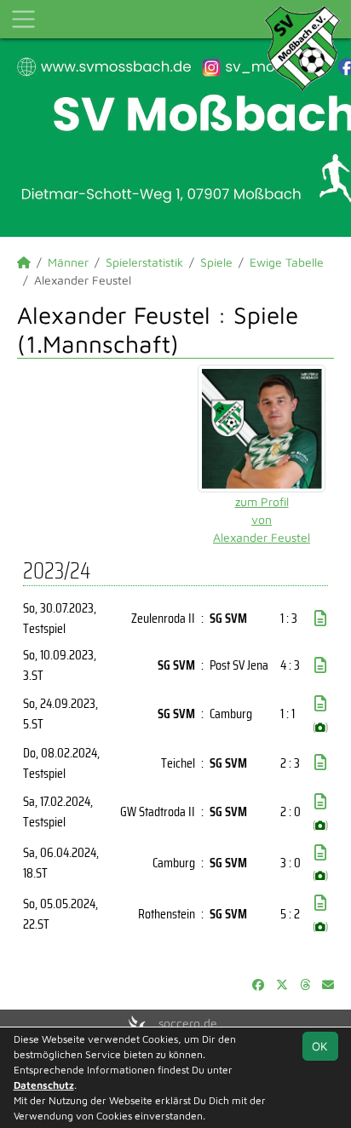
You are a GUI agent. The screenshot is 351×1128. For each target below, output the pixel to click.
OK (320, 1046)
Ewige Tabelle (287, 262)
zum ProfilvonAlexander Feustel (261, 519)
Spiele (216, 262)
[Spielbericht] (320, 618)
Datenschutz (44, 1085)
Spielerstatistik (144, 262)
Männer (68, 262)
